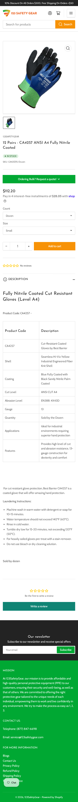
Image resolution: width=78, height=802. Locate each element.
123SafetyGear (11, 136)
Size (5, 223)
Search (68, 24)
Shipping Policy (12, 775)
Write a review (39, 606)
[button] (11, 266)
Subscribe (66, 650)
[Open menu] (71, 13)
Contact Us (9, 760)
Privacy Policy (11, 765)
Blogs (6, 755)
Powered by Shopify (52, 797)
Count (6, 208)
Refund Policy (11, 771)
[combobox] (39, 24)
